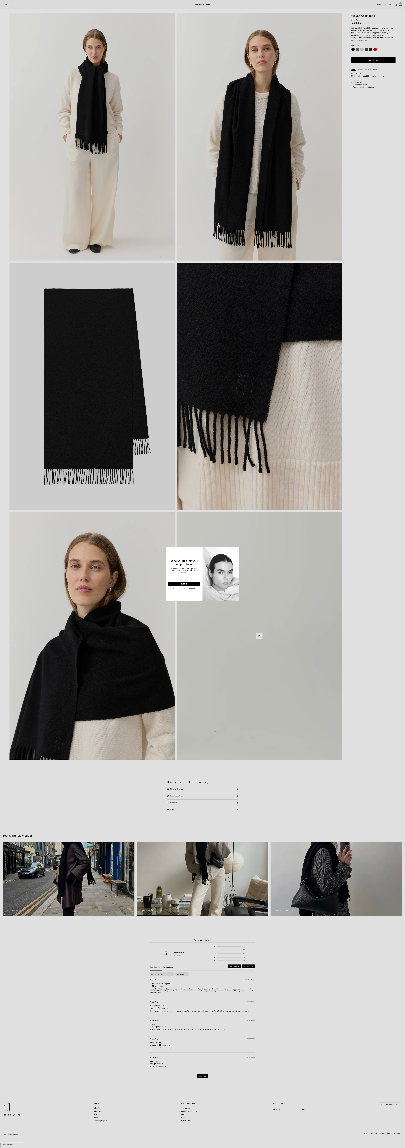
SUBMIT (184, 584)
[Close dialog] (237, 549)
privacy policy (192, 588)
